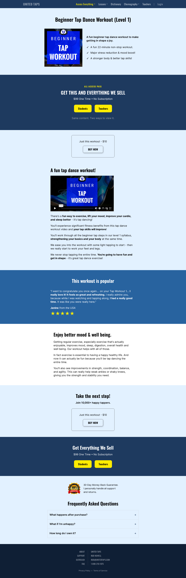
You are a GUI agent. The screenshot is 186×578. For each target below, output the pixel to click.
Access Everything (84, 4)
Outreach (80, 559)
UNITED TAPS (31, 4)
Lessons (102, 4)
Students (83, 108)
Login (160, 4)
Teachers (146, 4)
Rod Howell (96, 555)
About (82, 551)
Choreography (130, 4)
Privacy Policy (84, 571)
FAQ (83, 563)
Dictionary (116, 4)
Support (81, 555)
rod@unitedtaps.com (100, 559)
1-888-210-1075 (97, 563)
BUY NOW (93, 149)
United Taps (96, 551)
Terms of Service (100, 571)
